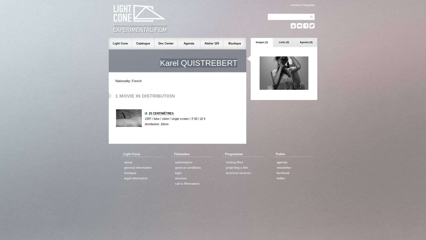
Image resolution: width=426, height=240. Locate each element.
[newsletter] (299, 27)
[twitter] (312, 27)
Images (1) (262, 42)
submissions (183, 162)
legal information (136, 178)
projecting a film (237, 167)
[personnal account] (293, 27)
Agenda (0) (306, 42)
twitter (281, 178)
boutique (130, 173)
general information (138, 167)
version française (303, 5)
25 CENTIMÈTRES (161, 113)
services (181, 178)
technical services (238, 173)
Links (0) (284, 42)
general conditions (188, 167)
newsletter (284, 167)
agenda (282, 162)
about (128, 162)
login (178, 173)
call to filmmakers (187, 183)
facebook (283, 173)
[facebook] (305, 27)
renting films (234, 162)
